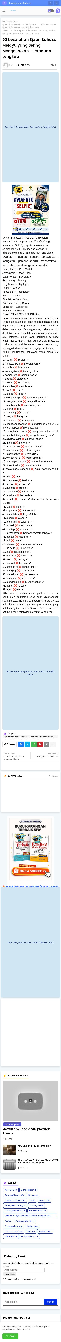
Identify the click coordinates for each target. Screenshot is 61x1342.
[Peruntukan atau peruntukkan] (9, 1150)
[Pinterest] (40, 744)
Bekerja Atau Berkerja (20, 3)
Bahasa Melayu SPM (14, 1195)
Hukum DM (44, 1200)
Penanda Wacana (25, 1221)
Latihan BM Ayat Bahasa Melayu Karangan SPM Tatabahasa (27, 1216)
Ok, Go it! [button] (10, 1336)
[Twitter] (27, 744)
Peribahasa (32, 1226)
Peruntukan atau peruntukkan (34, 1146)
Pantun (8, 1221)
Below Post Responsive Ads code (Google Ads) (30, 673)
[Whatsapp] (34, 744)
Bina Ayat (33, 1195)
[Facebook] (21, 744)
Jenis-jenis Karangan (15, 1205)
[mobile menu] (4, 10)
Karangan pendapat (15, 1210)
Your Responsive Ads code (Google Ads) (30, 942)
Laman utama (10, 21)
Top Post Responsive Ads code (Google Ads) (30, 127)
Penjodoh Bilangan (14, 1226)
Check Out (22, 1329)
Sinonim (31, 1231)
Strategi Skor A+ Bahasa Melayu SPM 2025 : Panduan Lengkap (38, 1161)
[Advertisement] (30, 1032)
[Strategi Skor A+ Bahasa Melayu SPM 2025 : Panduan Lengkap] (9, 1164)
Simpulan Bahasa (14, 1231)
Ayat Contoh (11, 1190)
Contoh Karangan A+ (15, 1200)
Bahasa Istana (28, 1190)
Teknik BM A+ (11, 1236)
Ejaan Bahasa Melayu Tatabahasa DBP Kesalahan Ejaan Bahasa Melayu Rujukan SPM (29, 26)
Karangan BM (36, 1205)
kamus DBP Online (29, 1236)
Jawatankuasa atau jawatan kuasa (26, 1131)
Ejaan (32, 1200)
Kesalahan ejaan (37, 1210)
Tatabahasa (45, 1231)
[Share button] (53, 744)
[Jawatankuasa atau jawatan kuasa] (30, 1101)
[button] (50, 3)
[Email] (46, 744)
